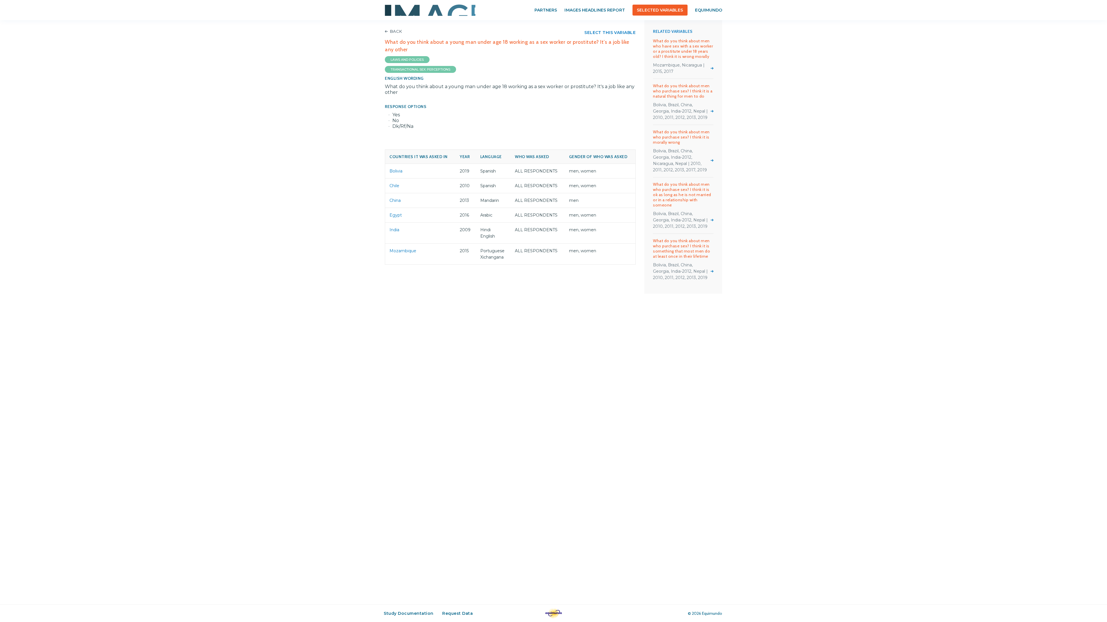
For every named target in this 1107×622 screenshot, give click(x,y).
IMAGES (430, 10)
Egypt (395, 215)
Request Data (457, 613)
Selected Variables (660, 10)
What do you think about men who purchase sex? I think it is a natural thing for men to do (683, 91)
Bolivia (395, 171)
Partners (545, 10)
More (712, 68)
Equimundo (708, 10)
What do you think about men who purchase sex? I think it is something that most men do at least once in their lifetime (681, 248)
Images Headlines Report (594, 10)
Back (396, 31)
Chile (394, 185)
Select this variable (610, 32)
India (394, 229)
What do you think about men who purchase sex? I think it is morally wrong (681, 137)
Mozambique (402, 250)
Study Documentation (409, 613)
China (395, 200)
